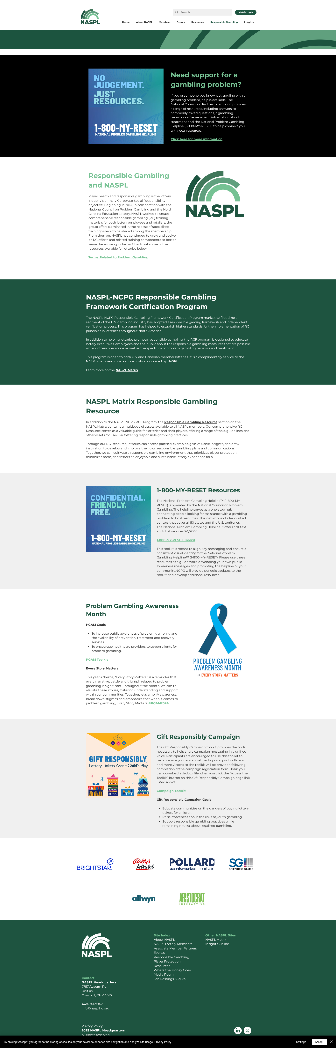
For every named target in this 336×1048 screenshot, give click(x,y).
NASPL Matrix (127, 370)
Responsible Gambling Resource (190, 422)
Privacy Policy (162, 1042)
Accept (319, 1042)
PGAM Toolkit (97, 659)
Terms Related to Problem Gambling (118, 257)
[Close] (331, 1042)
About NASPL (164, 939)
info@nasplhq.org (95, 1008)
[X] (247, 1030)
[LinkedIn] (238, 1030)
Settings (301, 1042)
